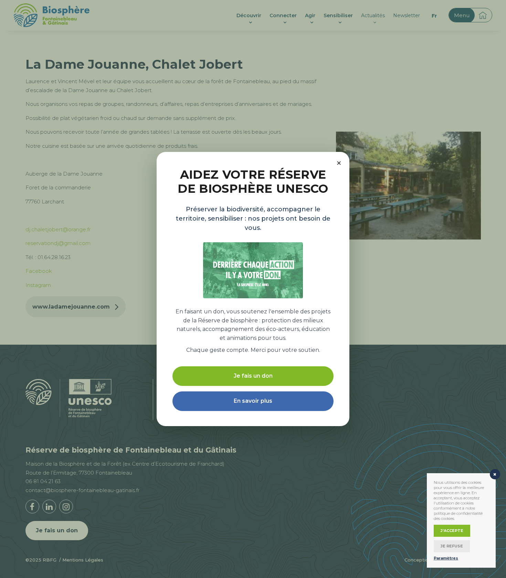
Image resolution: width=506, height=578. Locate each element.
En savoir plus (253, 401)
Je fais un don (253, 376)
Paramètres (446, 558)
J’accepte (452, 530)
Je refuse (452, 546)
